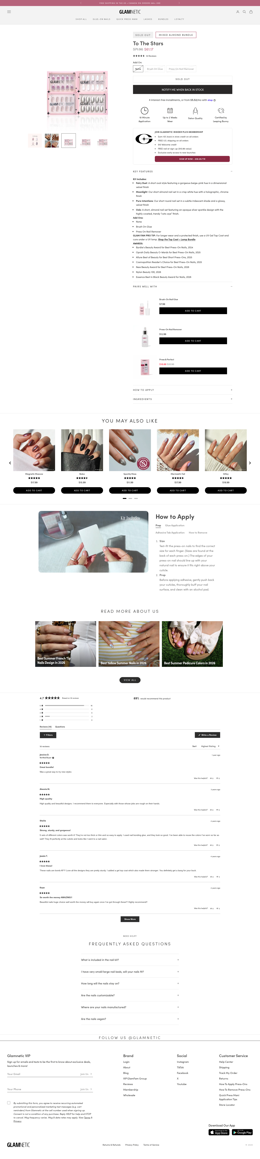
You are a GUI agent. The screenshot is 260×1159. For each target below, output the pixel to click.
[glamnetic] (52, 1145)
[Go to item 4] (85, 140)
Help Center (226, 1062)
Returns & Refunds (112, 1144)
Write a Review (210, 736)
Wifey (226, 474)
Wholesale (129, 1095)
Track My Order (228, 1073)
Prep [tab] (158, 525)
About (126, 1067)
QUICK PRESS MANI (127, 19)
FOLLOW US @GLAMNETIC (130, 1037)
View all (130, 679)
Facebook (182, 1073)
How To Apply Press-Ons (233, 1084)
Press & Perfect (166, 359)
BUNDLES (163, 19)
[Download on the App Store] (219, 1132)
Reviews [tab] (46, 727)
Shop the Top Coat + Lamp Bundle (176, 239)
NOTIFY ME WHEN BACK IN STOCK (183, 89)
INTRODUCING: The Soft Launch (130, 3)
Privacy (17, 1121)
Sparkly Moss (130, 474)
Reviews (128, 1084)
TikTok (180, 1067)
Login (126, 1062)
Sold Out (183, 79)
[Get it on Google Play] (242, 1132)
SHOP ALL (81, 19)
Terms (87, 1117)
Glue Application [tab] (174, 525)
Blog (125, 1073)
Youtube (182, 1084)
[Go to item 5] (102, 140)
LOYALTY (179, 19)
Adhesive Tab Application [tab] (170, 532)
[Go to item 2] (52, 140)
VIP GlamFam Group (135, 1078)
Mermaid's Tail (178, 474)
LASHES (148, 19)
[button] (144, 56)
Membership (130, 1089)
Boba (82, 474)
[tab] (124, 498)
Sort (194, 746)
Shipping (224, 1067)
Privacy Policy (132, 1144)
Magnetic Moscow (34, 474)
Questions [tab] (60, 727)
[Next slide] (250, 463)
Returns (223, 1078)
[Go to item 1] (35, 140)
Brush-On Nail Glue (168, 299)
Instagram (183, 1062)
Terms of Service (151, 1144)
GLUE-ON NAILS (101, 19)
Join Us (84, 1074)
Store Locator (227, 1105)
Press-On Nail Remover (170, 329)
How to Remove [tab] (198, 532)
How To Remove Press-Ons (234, 1089)
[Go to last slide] (10, 463)
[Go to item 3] (68, 140)
